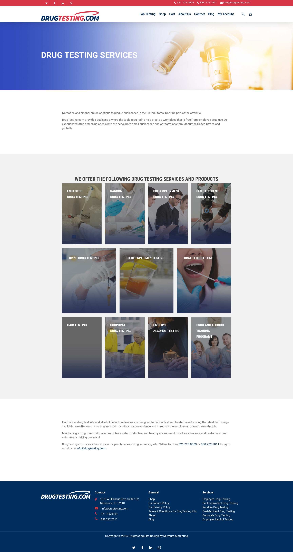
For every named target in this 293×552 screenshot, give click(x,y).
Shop (152, 499)
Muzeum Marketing (175, 536)
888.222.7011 (210, 444)
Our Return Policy (159, 503)
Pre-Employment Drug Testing (220, 503)
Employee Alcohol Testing (217, 519)
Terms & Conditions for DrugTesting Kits (173, 511)
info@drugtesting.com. (91, 448)
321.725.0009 (188, 444)
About (152, 515)
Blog (151, 519)
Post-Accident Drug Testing (218, 511)
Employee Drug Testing (216, 499)
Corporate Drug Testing (216, 515)
